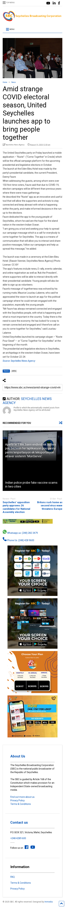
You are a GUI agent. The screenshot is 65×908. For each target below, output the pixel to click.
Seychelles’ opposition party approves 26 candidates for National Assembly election (16, 507)
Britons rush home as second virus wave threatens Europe (49, 505)
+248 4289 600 (18, 838)
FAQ (12, 877)
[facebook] (59, 3)
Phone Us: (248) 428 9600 (20, 540)
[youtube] (48, 3)
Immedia (48, 902)
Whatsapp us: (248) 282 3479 (22, 533)
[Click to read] (32, 476)
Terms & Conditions (20, 804)
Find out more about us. (22, 797)
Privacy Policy (17, 800)
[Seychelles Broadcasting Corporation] (32, 20)
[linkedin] (54, 3)
